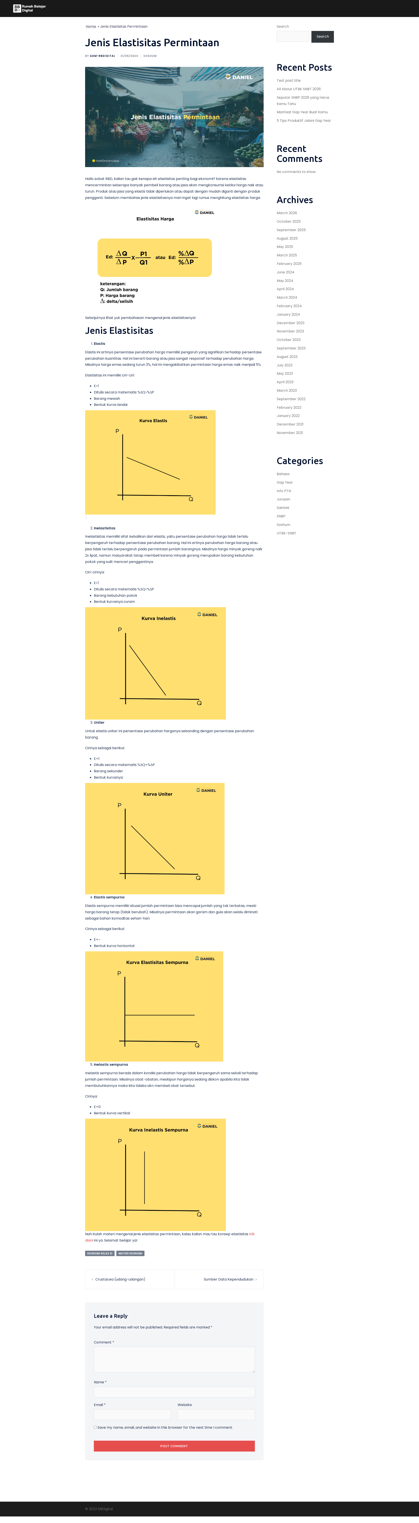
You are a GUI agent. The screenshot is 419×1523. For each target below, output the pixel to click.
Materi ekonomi (130, 1253)
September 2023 (291, 348)
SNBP (281, 516)
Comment (104, 1342)
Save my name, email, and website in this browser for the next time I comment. (165, 1427)
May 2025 (285, 246)
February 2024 (289, 305)
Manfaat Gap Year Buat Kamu (302, 112)
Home (91, 26)
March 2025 (287, 255)
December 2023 (290, 322)
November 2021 (290, 432)
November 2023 (290, 331)
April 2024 (285, 288)
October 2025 (289, 221)
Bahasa (283, 473)
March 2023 (287, 390)
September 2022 (291, 399)
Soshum (150, 56)
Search (283, 26)
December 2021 (290, 424)
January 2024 (288, 314)
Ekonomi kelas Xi (99, 1253)
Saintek (283, 507)
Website (185, 1404)
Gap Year (285, 482)
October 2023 (289, 339)
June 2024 (285, 272)
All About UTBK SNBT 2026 (299, 88)
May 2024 (285, 280)
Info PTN (284, 490)
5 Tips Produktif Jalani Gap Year (304, 120)
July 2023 (284, 365)
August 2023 (287, 356)
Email (100, 1404)
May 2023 (285, 373)
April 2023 (285, 382)
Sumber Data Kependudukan (228, 1279)
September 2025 (291, 229)
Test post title (289, 80)
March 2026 (287, 212)
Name (100, 1382)
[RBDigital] (29, 8)
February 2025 (289, 263)
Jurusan (283, 499)
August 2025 (287, 238)
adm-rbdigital (102, 56)
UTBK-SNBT (286, 533)
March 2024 (287, 297)
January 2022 (288, 415)
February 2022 (289, 407)
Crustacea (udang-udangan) (120, 1279)
